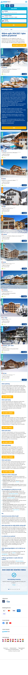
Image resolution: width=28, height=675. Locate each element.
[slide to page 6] (19, 589)
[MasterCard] (9, 610)
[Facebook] (3, 623)
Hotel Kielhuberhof (5, 291)
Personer (6, 20)
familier (17, 481)
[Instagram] (7, 623)
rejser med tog (16, 509)
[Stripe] (4, 613)
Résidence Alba (5, 319)
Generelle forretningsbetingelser (12, 649)
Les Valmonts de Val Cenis (7, 374)
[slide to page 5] (17, 589)
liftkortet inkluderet (19, 561)
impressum (4, 120)
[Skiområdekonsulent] (7, 5)
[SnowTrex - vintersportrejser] (6, 631)
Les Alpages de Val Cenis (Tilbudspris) (10, 152)
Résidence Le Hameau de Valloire (9, 180)
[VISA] (14, 610)
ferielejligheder (5, 554)
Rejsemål (6, 11)
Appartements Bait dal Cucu (7, 208)
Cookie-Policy (4, 117)
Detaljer (14, 584)
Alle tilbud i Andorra (8, 471)
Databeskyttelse (13, 648)
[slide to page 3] (13, 589)
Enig (9, 108)
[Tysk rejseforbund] (8, 601)
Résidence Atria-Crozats (7, 263)
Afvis (4, 111)
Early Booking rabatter (13, 493)
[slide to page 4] (15, 589)
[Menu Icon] (26, 2)
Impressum (5, 648)
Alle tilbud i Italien (7, 427)
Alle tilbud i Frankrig (8, 413)
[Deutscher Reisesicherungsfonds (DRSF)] (3, 601)
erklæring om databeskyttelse (8, 123)
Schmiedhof (4, 347)
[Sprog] (3, 639)
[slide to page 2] (11, 589)
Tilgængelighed (21, 648)
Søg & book (14, 8)
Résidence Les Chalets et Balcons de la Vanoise (12, 236)
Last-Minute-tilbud (11, 497)
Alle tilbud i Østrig (7, 397)
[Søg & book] (3, 5)
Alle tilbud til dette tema (19, 45)
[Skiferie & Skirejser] (6, 2)
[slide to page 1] (8, 589)
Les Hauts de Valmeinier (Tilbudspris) (9, 69)
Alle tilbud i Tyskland (8, 457)
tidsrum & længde (8, 15)
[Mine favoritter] (12, 5)
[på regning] (4, 610)
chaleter (13, 552)
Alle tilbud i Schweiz (7, 442)
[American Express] (19, 610)
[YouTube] (10, 623)
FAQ (22, 649)
